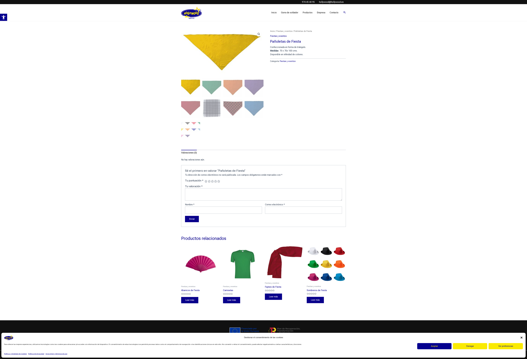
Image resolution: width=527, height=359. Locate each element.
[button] (521, 337)
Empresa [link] (321, 12)
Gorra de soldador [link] (289, 12)
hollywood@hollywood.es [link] (331, 2)
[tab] (189, 153)
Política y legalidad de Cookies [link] (15, 354)
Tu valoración (194, 186)
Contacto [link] (334, 12)
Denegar (470, 346)
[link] (3, 17)
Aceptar (434, 346)
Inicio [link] (274, 12)
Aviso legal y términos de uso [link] (56, 354)
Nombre (189, 204)
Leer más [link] (189, 300)
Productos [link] (307, 12)
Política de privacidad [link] (36, 354)
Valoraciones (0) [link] (189, 152)
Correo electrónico (275, 204)
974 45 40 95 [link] (308, 2)
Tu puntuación (194, 180)
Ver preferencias (505, 346)
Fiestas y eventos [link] (284, 31)
